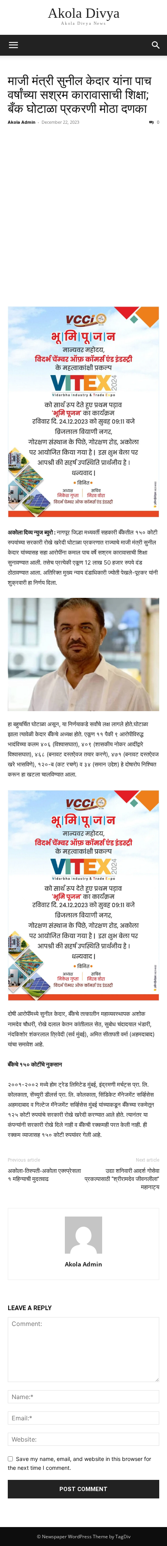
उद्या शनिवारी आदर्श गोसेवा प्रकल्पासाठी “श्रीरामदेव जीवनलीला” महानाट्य (122, 1179)
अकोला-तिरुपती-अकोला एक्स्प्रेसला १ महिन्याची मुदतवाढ (44, 1175)
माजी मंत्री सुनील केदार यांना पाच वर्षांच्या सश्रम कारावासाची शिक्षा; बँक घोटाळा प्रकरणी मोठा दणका (79, 94)
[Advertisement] (83, 217)
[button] (13, 45)
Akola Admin (21, 122)
